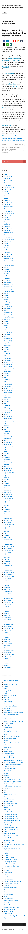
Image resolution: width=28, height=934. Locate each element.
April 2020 (7, 276)
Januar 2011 (7, 516)
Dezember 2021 (8, 232)
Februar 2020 (8, 280)
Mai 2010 (6, 533)
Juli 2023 (6, 191)
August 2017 (7, 345)
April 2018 (7, 328)
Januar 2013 (7, 464)
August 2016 (7, 371)
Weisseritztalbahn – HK (11, 907)
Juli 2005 (6, 658)
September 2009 (9, 550)
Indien (6, 745)
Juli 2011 (6, 503)
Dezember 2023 (8, 181)
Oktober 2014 (8, 418)
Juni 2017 (6, 349)
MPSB (5, 792)
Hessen (6, 740)
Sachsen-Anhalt (9, 857)
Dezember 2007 (8, 596)
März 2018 (7, 330)
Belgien (6, 688)
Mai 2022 (6, 222)
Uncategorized (8, 894)
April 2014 (7, 431)
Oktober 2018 (8, 315)
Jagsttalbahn (8, 751)
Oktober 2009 (8, 548)
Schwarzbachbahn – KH (11, 866)
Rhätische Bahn (8, 838)
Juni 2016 (6, 375)
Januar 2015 (7, 412)
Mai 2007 (6, 611)
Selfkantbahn (8, 872)
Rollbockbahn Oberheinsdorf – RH (14, 844)
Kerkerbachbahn (9, 753)
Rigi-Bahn (7, 842)
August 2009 (8, 552)
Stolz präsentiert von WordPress (10, 931)
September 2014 (9, 421)
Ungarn (6, 896)
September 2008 (9, 576)
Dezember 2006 (9, 622)
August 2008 (8, 578)
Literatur (6, 777)
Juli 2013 (6, 451)
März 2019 (7, 304)
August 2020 (8, 267)
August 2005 (8, 656)
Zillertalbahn (8, 913)
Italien (6, 749)
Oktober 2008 (8, 574)
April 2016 (7, 380)
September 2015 (9, 395)
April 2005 (7, 665)
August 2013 (7, 449)
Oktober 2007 (8, 600)
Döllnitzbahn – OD (9, 719)
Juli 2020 (6, 269)
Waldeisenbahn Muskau (11, 900)
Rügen (6, 846)
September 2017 (9, 343)
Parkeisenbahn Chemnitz (11, 812)
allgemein (7, 682)
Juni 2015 (6, 401)
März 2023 (7, 200)
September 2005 (9, 654)
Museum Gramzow (9, 797)
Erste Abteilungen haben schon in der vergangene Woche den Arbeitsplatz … (14, 138)
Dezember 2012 (8, 466)
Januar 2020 (7, 282)
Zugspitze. (16, 86)
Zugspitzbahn (9, 73)
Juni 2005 (7, 661)
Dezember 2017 (8, 336)
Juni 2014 (6, 427)
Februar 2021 (8, 254)
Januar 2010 (7, 542)
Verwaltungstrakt (17, 147)
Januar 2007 (7, 620)
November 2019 (8, 287)
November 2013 (8, 442)
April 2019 (7, 302)
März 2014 (7, 434)
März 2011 (7, 511)
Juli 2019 (6, 295)
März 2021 (7, 252)
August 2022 (8, 215)
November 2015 (8, 390)
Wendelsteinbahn (9, 909)
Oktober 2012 (8, 470)
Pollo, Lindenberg (9, 833)
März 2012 (7, 485)
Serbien (6, 874)
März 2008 (7, 589)
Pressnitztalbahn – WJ (11, 836)
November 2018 (8, 312)
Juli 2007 (6, 607)
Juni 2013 (6, 453)
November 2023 (9, 183)
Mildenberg (7, 788)
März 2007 (7, 615)
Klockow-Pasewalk (9, 769)
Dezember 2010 (8, 518)
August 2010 (7, 527)
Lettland (6, 775)
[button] (4, 41)
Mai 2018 (6, 325)
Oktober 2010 (8, 522)
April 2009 (7, 561)
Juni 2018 (6, 323)
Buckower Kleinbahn (10, 706)
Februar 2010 (8, 540)
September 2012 (9, 472)
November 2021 (8, 235)
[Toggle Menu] (24, 924)
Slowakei (6, 877)
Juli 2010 (6, 529)
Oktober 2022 (8, 211)
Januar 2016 (7, 386)
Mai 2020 (6, 274)
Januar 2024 (7, 178)
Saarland (6, 853)
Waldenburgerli (8, 903)
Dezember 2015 (8, 388)
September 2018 (9, 317)
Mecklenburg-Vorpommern (12, 786)
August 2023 (7, 189)
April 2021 (7, 250)
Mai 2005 (6, 663)
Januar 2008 (7, 594)
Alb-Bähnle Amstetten (11, 680)
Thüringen (7, 885)
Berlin (5, 693)
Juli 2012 (6, 477)
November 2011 (8, 494)
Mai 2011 (6, 507)
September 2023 (9, 187)
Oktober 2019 (8, 289)
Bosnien (6, 699)
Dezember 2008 (8, 570)
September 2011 (8, 498)
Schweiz (6, 870)
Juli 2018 (6, 321)
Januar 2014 (7, 438)
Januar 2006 (7, 645)
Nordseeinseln (8, 805)
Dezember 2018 (8, 310)
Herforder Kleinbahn (10, 738)
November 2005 (9, 650)
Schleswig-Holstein (10, 861)
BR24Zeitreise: (8, 125)
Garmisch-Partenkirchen (11, 60)
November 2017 (8, 338)
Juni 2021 (6, 245)
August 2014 (7, 423)
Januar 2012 (7, 490)
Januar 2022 (7, 230)
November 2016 (8, 364)
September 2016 (9, 369)
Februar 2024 (8, 176)
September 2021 (9, 239)
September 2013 (9, 447)
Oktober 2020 (8, 263)
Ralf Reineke (7, 144)
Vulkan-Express (9, 898)
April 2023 (7, 198)
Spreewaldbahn (8, 879)
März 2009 (7, 563)
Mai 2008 (6, 585)
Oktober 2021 (8, 237)
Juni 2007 (7, 609)
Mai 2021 (6, 248)
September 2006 (9, 628)
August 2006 (8, 630)
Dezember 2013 (8, 440)
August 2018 (7, 319)
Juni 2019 (6, 297)
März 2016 (7, 382)
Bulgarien (7, 708)
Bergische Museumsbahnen (12, 691)
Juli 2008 (6, 581)
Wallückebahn (8, 905)
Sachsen (6, 855)
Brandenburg (8, 701)
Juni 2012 (6, 479)
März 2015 (7, 408)
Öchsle (6, 807)
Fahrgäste (6, 66)
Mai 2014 (6, 429)
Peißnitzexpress (9, 825)
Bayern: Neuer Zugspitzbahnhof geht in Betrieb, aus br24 (14, 33)
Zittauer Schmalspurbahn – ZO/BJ (14, 916)
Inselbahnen (8, 747)
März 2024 (7, 174)
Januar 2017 (7, 360)
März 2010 (7, 537)
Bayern (4, 146)
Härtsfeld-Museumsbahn (11, 732)
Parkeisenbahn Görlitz (11, 816)
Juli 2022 (6, 217)
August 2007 (7, 604)
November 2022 (9, 209)
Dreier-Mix (6, 108)
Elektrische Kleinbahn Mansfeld (13, 721)
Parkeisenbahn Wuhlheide (12, 820)
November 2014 (8, 416)
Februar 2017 (8, 358)
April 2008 (7, 587)
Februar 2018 (8, 332)
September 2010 (9, 524)
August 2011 (7, 501)
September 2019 (9, 291)
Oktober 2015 (8, 392)
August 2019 (7, 293)
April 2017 (7, 354)
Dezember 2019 (8, 284)
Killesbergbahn (8, 756)
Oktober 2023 (8, 185)
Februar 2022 (8, 228)
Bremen (6, 704)
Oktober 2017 (8, 341)
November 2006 (9, 624)
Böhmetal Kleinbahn (10, 695)
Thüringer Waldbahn (10, 887)
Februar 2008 (8, 591)
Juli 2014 (6, 425)
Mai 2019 (6, 299)
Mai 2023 (6, 196)
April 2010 (7, 535)
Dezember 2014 (8, 414)
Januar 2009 (7, 568)
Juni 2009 (7, 557)
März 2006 (7, 641)
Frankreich (7, 725)
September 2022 (9, 213)
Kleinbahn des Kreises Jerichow (13, 762)
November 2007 (9, 598)
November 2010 (8, 520)
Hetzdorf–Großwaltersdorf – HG (14, 743)
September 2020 (9, 265)
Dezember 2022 (8, 207)
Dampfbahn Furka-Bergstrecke (13, 712)
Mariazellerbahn (9, 784)
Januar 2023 (7, 204)
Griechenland (8, 727)
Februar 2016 (8, 384)
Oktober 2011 (8, 496)
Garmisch (10, 147)
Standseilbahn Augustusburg (13, 881)
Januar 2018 (7, 334)
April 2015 (7, 405)
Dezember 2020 (8, 258)
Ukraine (6, 892)
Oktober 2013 (8, 444)
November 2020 (9, 261)
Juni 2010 (6, 531)
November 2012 (8, 468)
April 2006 (7, 639)
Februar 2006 (8, 643)
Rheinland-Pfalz (9, 840)
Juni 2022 (7, 219)
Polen (5, 831)
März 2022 (7, 226)
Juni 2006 (7, 635)
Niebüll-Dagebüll (9, 799)
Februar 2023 (8, 202)
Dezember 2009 (9, 544)
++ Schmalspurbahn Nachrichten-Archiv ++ (12, 6)
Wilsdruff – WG (8, 911)
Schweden (7, 868)
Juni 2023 (7, 194)
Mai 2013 (6, 455)
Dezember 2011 (8, 492)
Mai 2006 (7, 637)
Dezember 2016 (8, 362)
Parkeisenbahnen (9, 823)
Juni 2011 (6, 505)
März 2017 (7, 356)
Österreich (7, 810)
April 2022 (7, 224)
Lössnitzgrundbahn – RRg (12, 779)
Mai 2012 (6, 481)
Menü (4, 12)
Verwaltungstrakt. (9, 136)
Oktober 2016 (8, 367)
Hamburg (7, 730)
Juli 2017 (6, 347)
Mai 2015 (6, 403)
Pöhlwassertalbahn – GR (11, 829)
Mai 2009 (7, 559)
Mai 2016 (6, 377)
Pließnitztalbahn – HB (11, 827)
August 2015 (7, 397)
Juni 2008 (7, 583)
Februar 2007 (8, 617)
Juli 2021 (6, 243)
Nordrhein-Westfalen (10, 803)
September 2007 (9, 602)
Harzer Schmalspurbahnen (12, 736)
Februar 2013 (8, 462)
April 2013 (7, 457)
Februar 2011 (8, 514)
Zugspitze (13, 150)
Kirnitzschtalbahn (9, 758)
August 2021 (7, 241)
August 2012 (7, 475)
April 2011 (7, 509)
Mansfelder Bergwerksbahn (12, 781)
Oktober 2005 (8, 652)
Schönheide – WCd (9, 864)
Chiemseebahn (8, 710)
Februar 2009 (8, 565)
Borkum (6, 697)
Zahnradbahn (12, 84)
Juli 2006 (6, 633)
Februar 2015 (8, 410)
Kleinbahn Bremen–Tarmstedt (13, 760)
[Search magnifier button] (24, 161)
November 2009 (9, 546)
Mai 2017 (6, 351)
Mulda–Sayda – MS (10, 794)
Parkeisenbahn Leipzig (11, 818)
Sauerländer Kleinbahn (11, 859)
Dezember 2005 (8, 648)
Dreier (24, 146)
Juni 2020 (7, 271)
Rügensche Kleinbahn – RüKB (13, 849)
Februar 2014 (8, 436)
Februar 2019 (8, 306)
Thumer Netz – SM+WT (11, 883)
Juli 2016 (6, 373)
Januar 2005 (7, 667)
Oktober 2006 (8, 626)
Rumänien (7, 851)
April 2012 (7, 483)
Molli (5, 790)
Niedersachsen (8, 801)
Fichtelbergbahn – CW (11, 723)
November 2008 (9, 572)
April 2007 (7, 613)
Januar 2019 (7, 308)
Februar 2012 (8, 488)
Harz (5, 734)
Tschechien (7, 890)
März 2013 (7, 460)
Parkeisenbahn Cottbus (11, 814)
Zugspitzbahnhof (14, 58)
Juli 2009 (6, 555)
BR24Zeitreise (18, 146)
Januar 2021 (7, 256)
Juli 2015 (6, 399)
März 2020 (7, 278)
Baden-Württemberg (10, 684)
